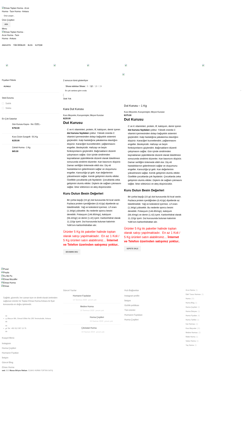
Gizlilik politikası (131, 305)
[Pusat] (5, 269)
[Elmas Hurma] (8, 283)
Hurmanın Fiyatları (10, 353)
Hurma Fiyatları (191, 316)
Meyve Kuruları (97, 115)
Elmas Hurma (8, 367)
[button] (132, 248)
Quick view (66, 258)
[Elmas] (5, 286)
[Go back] (5, 50)
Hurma (188, 299)
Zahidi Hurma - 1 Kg (21, 147)
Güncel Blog (7, 362)
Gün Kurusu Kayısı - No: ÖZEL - (26, 124)
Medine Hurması (192, 333)
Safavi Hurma (191, 341)
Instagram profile (131, 296)
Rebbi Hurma (190, 337)
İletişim (5, 358)
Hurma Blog (190, 303)
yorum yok (92, 300)
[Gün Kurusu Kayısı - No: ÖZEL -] (6, 127)
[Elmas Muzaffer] (9, 279)
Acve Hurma (190, 290)
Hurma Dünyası (191, 311)
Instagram (6, 343)
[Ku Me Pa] (6, 276)
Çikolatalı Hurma (89, 328)
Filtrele (7, 86)
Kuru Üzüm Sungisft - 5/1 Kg (25, 137)
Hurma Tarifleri (191, 320)
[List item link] (30, 324)
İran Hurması (190, 324)
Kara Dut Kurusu (73, 109)
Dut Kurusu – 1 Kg (135, 105)
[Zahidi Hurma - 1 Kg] (6, 149)
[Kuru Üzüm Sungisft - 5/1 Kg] (6, 138)
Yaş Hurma (190, 345)
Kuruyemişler (83, 115)
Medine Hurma (87, 306)
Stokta (8, 108)
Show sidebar (72, 86)
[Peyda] (5, 272)
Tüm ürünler (129, 310)
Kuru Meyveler (69, 115)
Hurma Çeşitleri (9, 348)
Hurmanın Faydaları (82, 296)
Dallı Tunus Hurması (193, 294)
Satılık (8, 103)
